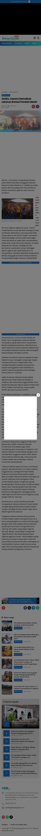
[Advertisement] (20, 418)
